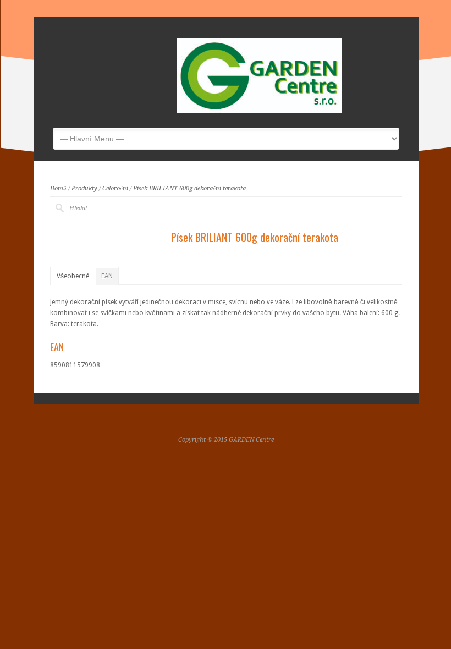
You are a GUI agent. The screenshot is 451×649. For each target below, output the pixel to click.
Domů (58, 188)
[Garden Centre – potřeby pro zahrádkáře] (259, 111)
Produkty (84, 188)
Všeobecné (73, 276)
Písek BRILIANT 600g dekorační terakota (189, 188)
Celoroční (115, 188)
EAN (107, 276)
